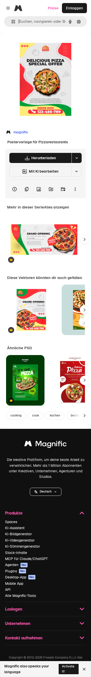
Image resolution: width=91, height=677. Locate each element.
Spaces (11, 522)
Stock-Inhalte (16, 552)
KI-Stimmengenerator (22, 546)
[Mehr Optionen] (75, 189)
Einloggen (74, 8)
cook (35, 415)
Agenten (16, 565)
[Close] (84, 669)
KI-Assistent (15, 528)
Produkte (13, 513)
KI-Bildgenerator (18, 534)
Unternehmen (17, 623)
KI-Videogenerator (20, 540)
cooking (15, 415)
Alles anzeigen (56, 207)
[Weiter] (84, 239)
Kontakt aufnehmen (23, 637)
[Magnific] (45, 445)
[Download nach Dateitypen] (77, 158)
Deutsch (46, 491)
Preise (53, 8)
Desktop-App (19, 577)
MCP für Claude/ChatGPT (26, 558)
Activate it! (68, 668)
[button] (45, 492)
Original (32, 43)
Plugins (15, 571)
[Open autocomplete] (11, 22)
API (8, 589)
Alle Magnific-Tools (20, 595)
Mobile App (14, 583)
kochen (55, 415)
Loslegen (13, 609)
